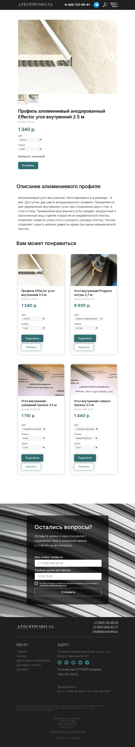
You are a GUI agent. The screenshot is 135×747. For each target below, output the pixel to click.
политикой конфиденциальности (53, 585)
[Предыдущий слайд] (23, 56)
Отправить (68, 592)
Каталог (22, 656)
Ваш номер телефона (49, 557)
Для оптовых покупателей (33, 660)
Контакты (22, 669)
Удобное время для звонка (52, 570)
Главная (22, 651)
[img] (114, 5)
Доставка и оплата (29, 665)
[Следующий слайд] (111, 56)
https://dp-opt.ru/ (67, 673)
